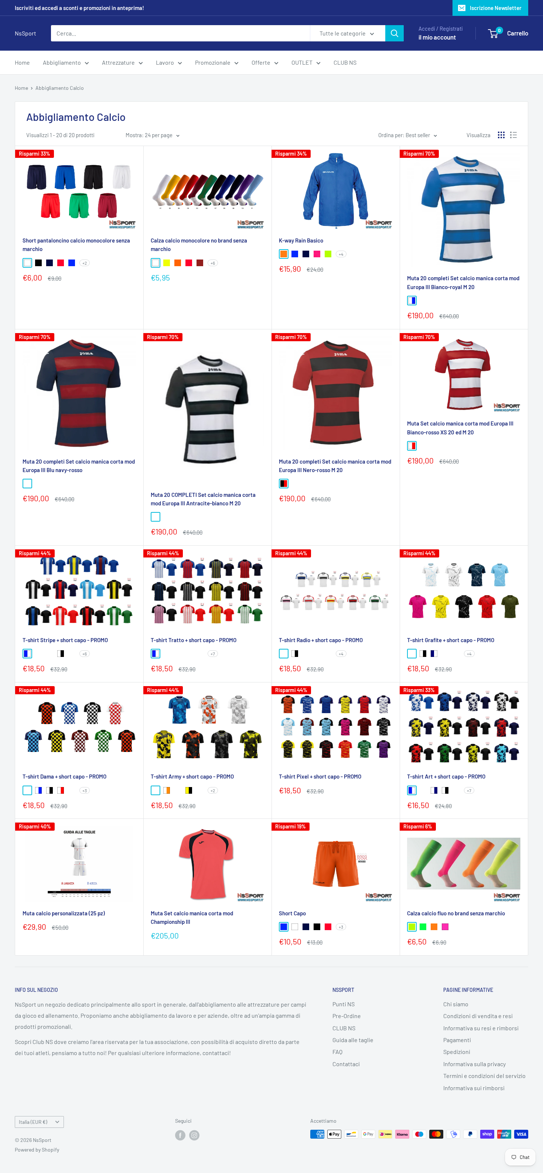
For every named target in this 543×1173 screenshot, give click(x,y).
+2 (84, 262)
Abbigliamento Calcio (59, 88)
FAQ (337, 1051)
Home (22, 62)
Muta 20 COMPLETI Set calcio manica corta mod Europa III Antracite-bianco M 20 (203, 498)
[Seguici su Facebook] (180, 1135)
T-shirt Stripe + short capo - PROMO (65, 640)
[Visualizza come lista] (513, 135)
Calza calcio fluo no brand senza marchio (456, 913)
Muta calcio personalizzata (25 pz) (64, 913)
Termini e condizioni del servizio (484, 1075)
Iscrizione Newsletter (496, 7)
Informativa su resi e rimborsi (481, 1027)
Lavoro (165, 62)
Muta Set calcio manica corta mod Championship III (192, 917)
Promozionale (212, 62)
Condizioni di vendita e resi (478, 1015)
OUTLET (302, 62)
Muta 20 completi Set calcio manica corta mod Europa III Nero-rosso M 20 (335, 465)
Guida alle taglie (352, 1039)
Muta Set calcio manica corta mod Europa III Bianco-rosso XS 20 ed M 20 (460, 427)
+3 (84, 790)
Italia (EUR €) (33, 1122)
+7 (213, 653)
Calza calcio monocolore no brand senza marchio (199, 244)
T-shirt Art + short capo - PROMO (446, 776)
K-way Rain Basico (301, 240)
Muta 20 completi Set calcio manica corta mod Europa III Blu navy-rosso (79, 465)
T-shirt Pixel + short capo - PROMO (320, 776)
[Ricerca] (394, 33)
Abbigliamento (62, 62)
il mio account (437, 37)
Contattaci (346, 1063)
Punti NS (343, 1003)
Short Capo (292, 913)
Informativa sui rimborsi (474, 1087)
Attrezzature (118, 62)
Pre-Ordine (346, 1015)
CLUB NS (345, 62)
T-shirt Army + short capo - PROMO (192, 776)
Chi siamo (455, 1003)
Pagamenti (457, 1039)
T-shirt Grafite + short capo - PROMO (450, 640)
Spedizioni (456, 1051)
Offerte (261, 62)
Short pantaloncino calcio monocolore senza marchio (76, 244)
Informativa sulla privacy (474, 1063)
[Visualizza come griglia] (501, 135)
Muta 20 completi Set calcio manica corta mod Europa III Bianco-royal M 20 (463, 282)
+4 (341, 254)
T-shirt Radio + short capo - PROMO (321, 640)
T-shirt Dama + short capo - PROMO (64, 776)
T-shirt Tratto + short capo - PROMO (193, 640)
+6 (213, 262)
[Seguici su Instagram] (194, 1135)
